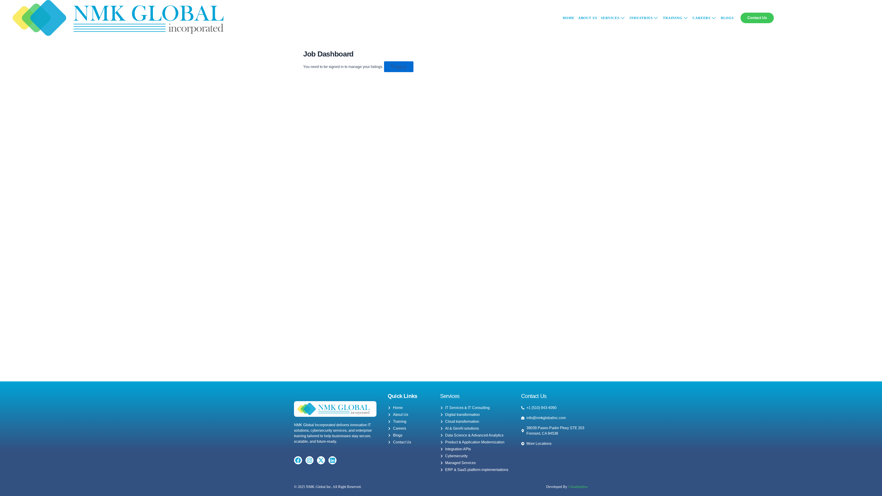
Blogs (727, 18)
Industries (641, 18)
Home (568, 18)
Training (672, 18)
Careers (701, 18)
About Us (587, 18)
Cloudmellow (577, 487)
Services (610, 18)
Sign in (401, 67)
